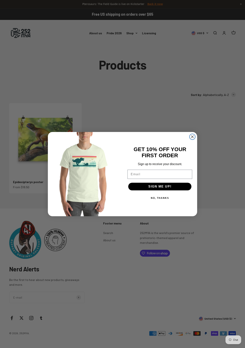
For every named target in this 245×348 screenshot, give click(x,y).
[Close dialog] (192, 137)
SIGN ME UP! (160, 186)
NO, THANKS (160, 198)
